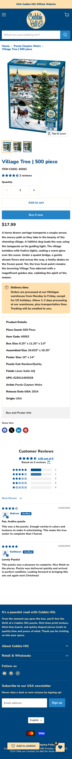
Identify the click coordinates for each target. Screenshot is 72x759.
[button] (10, 175)
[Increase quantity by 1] (34, 190)
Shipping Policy (46, 744)
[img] (10, 508)
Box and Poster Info (18, 413)
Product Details (16, 322)
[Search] (65, 35)
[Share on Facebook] (4, 430)
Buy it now (36, 215)
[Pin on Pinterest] (25, 430)
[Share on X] (11, 430)
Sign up (57, 703)
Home (6, 46)
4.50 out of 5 (45, 458)
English (34, 720)
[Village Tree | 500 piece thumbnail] (7, 147)
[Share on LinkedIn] (18, 430)
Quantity (7, 182)
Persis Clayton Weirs (27, 46)
